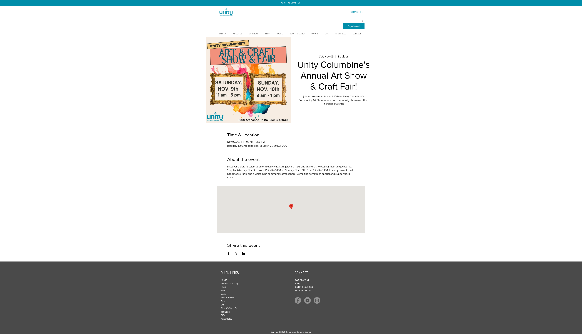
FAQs (223, 315)
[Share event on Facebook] (228, 253)
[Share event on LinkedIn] (243, 253)
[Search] (362, 21)
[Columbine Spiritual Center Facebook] (298, 300)
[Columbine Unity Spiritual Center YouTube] (307, 300)
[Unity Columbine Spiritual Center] (317, 300)
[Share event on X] (236, 253)
